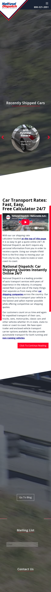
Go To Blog (25, 497)
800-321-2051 (41, 7)
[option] (25, 138)
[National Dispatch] (14, 10)
